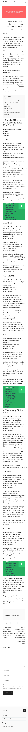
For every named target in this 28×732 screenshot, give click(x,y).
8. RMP (7, 116)
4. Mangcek (8, 108)
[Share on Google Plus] (21, 623)
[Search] (24, 710)
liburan (21, 86)
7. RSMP (7, 114)
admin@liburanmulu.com (12, 615)
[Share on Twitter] (6, 623)
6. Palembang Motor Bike (12, 112)
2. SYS (7, 104)
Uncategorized (18, 29)
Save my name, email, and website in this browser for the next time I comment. (13, 687)
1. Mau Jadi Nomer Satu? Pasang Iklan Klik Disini (12, 102)
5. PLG (7, 110)
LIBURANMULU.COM (8, 2)
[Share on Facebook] (14, 623)
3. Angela (7, 106)
